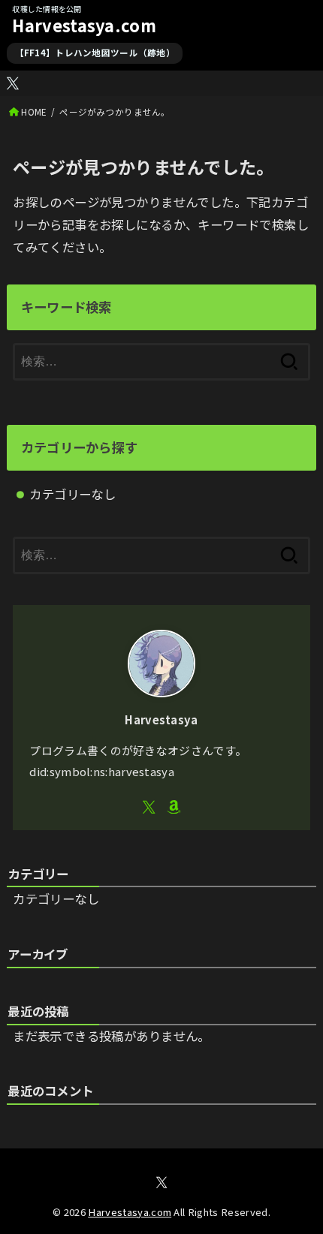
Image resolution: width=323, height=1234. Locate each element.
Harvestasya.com (84, 25)
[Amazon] (174, 807)
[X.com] (13, 83)
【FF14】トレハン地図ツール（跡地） (95, 53)
